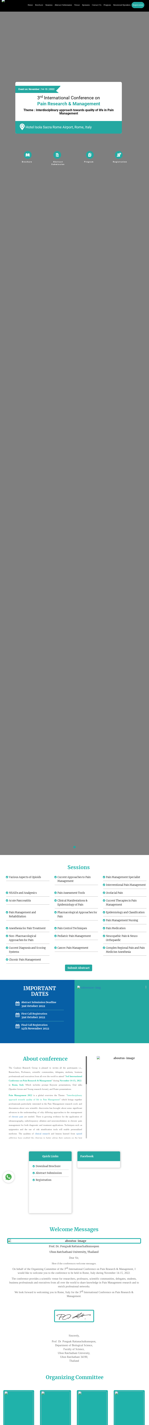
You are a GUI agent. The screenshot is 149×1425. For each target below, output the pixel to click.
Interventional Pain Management (126, 885)
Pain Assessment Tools (71, 892)
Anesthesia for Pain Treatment (27, 928)
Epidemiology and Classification (125, 912)
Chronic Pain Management (25, 959)
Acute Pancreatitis (20, 900)
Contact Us (96, 5)
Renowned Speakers (121, 5)
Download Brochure (48, 1166)
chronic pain (17, 1116)
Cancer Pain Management (72, 947)
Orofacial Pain (114, 892)
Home (30, 5)
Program (107, 5)
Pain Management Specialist (123, 877)
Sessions (48, 5)
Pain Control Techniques (72, 928)
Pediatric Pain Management (74, 936)
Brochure (39, 5)
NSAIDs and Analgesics (23, 892)
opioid (79, 1133)
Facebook (87, 1156)
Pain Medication (116, 928)
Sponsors (86, 5)
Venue (77, 5)
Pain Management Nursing (122, 920)
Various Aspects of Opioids (25, 877)
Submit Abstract (79, 968)
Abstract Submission (63, 5)
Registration (138, 5)
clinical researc (42, 1133)
